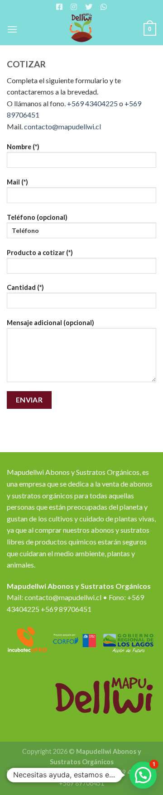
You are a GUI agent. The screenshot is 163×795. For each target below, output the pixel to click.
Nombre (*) (23, 147)
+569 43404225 (92, 103)
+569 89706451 (66, 609)
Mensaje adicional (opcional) (50, 323)
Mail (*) (17, 182)
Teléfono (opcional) (37, 217)
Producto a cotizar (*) (40, 252)
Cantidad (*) (25, 287)
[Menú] (12, 29)
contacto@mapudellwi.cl (62, 126)
